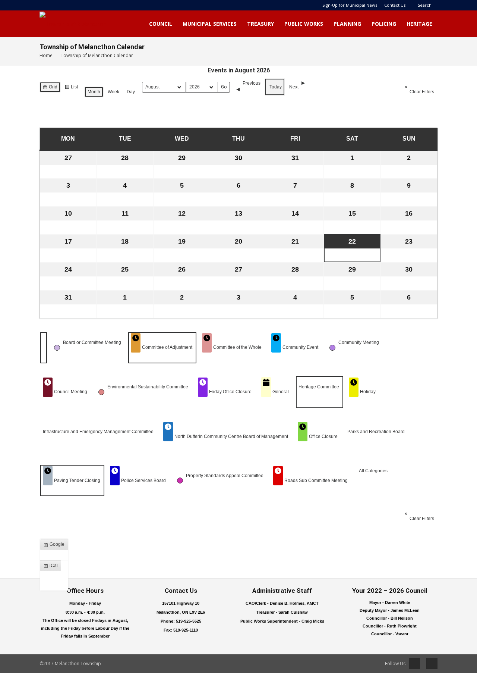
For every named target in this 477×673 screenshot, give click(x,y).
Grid (49, 88)
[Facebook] (429, 663)
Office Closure (323, 436)
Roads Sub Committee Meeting (316, 480)
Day (131, 91)
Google (55, 546)
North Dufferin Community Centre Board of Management (231, 436)
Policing (384, 23)
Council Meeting (70, 391)
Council (160, 23)
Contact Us (394, 5)
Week (113, 91)
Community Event (300, 347)
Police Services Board (143, 480)
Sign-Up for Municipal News (349, 5)
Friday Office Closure (230, 391)
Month (94, 91)
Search (425, 5)
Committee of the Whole (237, 347)
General (280, 391)
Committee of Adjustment (167, 347)
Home (46, 55)
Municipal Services (210, 23)
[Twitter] (414, 663)
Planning (347, 23)
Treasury (260, 23)
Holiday (368, 391)
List (71, 88)
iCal (52, 567)
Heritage (419, 23)
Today (275, 87)
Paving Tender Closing (77, 480)
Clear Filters (422, 91)
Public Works (303, 23)
